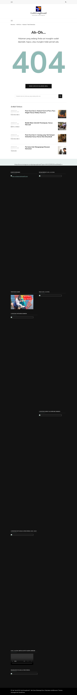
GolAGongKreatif (38, 13)
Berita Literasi (15, 126)
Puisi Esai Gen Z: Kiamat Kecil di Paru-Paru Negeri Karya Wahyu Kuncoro (40, 112)
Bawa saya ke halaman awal (38, 86)
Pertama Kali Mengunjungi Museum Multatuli (37, 148)
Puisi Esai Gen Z (15, 114)
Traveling (14, 150)
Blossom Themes (57, 690)
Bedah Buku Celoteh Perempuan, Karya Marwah (38, 124)
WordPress (22, 692)
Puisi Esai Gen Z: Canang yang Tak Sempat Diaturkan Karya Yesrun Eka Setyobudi (40, 136)
